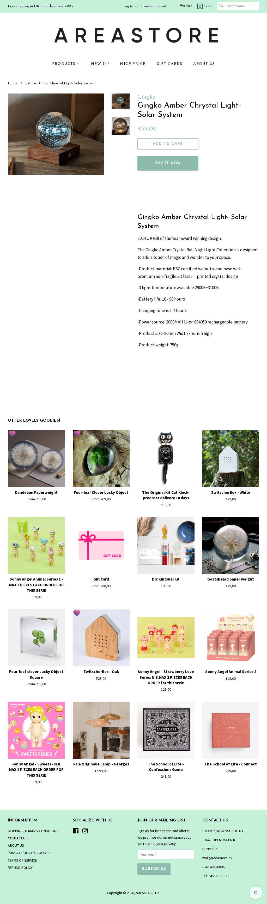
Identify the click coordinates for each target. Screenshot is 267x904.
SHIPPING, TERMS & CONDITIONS (33, 830)
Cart (207, 6)
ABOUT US (204, 64)
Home (12, 83)
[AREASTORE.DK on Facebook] (76, 832)
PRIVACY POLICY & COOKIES (29, 852)
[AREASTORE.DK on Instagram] (85, 832)
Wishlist (186, 6)
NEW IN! (100, 64)
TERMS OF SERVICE (22, 860)
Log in (128, 6)
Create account (154, 6)
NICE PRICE (132, 64)
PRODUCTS (64, 64)
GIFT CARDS (169, 64)
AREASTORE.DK (148, 892)
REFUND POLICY (20, 867)
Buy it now (168, 163)
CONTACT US (18, 838)
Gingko (146, 97)
